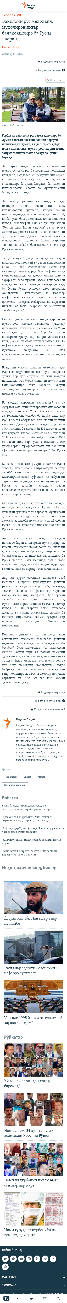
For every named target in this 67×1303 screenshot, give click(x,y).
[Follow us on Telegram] (45, 1259)
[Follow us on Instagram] (29, 1259)
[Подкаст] (5, 1267)
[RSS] (53, 1259)
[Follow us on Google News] (5, 1259)
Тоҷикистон (11, 15)
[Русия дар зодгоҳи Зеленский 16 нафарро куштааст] (33, 947)
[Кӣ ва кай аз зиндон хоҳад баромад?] (33, 1060)
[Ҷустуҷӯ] (58, 1298)
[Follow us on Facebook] (13, 1259)
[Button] (51, 62)
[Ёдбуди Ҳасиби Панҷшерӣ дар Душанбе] (33, 897)
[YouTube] (32, 1298)
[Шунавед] (18, 1298)
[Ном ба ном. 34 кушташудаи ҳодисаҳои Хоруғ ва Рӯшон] (33, 1109)
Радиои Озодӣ (10, 47)
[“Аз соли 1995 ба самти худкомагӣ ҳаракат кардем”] (33, 996)
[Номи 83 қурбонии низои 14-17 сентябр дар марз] (33, 1159)
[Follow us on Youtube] (21, 1259)
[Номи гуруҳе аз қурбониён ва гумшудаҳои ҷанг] (33, 1209)
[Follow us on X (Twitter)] (37, 1259)
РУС (45, 1298)
